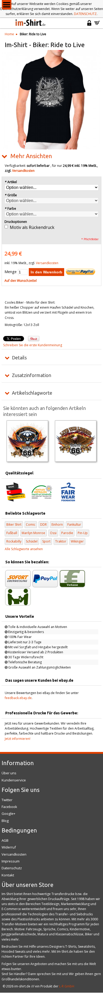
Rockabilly (13, 541)
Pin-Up (83, 533)
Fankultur (74, 524)
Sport (46, 541)
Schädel (32, 541)
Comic (30, 524)
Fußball (11, 533)
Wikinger (77, 541)
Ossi (53, 533)
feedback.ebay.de (18, 698)
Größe (10, 195)
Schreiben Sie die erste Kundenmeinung (32, 345)
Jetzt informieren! (17, 738)
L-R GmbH (66, 986)
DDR (43, 524)
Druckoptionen (15, 221)
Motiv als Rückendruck (32, 227)
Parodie (67, 533)
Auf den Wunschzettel (20, 280)
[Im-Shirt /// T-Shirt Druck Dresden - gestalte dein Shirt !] (31, 23)
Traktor (60, 541)
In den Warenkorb (46, 272)
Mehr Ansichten (31, 156)
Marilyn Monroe (33, 533)
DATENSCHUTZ (85, 14)
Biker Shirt (13, 524)
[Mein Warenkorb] (96, 25)
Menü (6, 4)
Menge (10, 271)
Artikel (10, 182)
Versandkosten (23, 170)
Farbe (10, 208)
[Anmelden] (89, 25)
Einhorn (57, 524)
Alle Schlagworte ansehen (24, 549)
